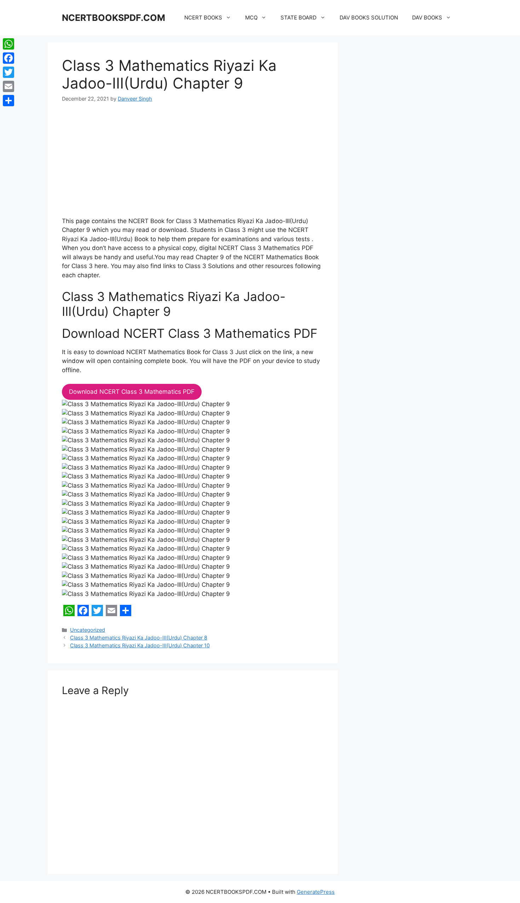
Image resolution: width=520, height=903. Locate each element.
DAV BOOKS (427, 17)
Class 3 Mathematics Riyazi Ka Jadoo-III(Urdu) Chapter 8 (138, 638)
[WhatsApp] (8, 44)
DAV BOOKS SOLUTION (369, 17)
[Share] (8, 100)
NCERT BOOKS (203, 17)
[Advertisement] (193, 164)
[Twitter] (8, 72)
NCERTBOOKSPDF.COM (113, 17)
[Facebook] (8, 58)
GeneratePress (316, 891)
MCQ (251, 17)
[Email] (8, 86)
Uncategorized (87, 630)
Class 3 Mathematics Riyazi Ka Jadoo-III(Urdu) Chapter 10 (140, 645)
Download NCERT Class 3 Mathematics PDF (132, 391)
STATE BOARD (299, 17)
